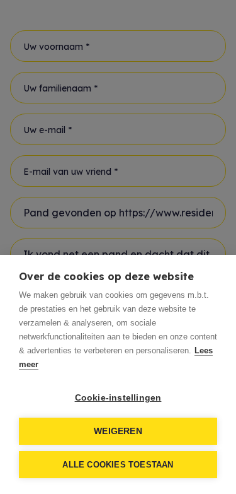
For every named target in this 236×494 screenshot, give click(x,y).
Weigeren (118, 431)
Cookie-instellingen (118, 398)
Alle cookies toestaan (117, 464)
